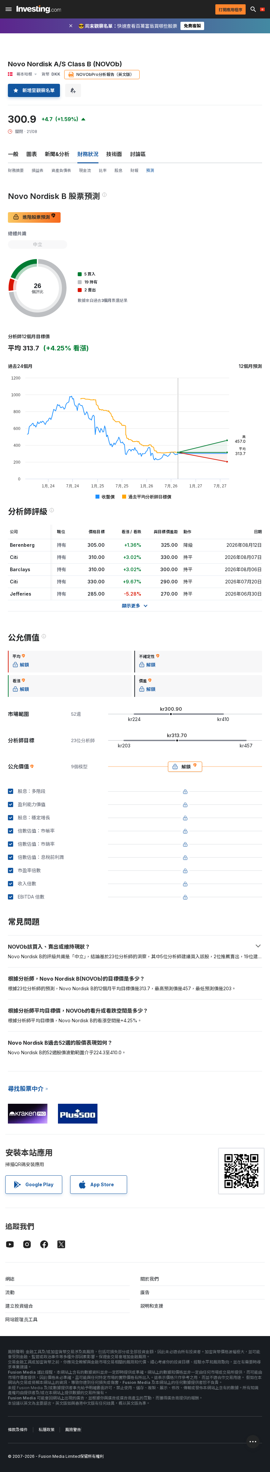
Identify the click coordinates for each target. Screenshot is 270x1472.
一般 (13, 154)
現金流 (85, 170)
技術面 (114, 154)
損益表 (37, 170)
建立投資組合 (19, 1306)
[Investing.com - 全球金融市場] (38, 9)
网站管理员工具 (21, 1319)
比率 (103, 170)
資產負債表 (61, 170)
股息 (118, 170)
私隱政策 (46, 1429)
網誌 (9, 1279)
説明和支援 (151, 1306)
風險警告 (73, 1429)
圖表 (31, 154)
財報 (134, 170)
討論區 (138, 154)
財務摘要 (16, 170)
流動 (9, 1292)
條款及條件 (18, 1429)
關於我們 (149, 1279)
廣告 (144, 1292)
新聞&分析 (57, 154)
